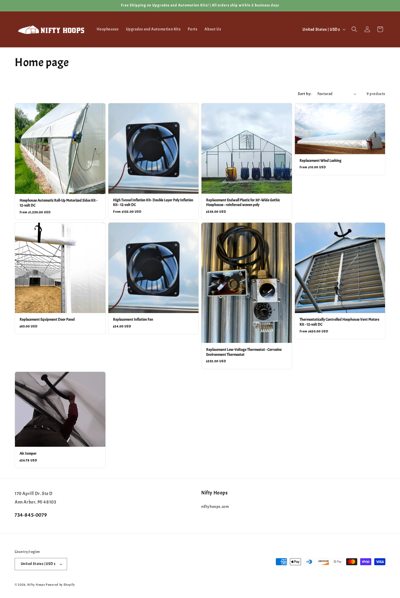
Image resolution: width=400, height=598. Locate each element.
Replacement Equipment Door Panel (47, 319)
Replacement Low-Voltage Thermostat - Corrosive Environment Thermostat (244, 352)
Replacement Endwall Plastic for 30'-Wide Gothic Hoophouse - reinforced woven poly (243, 202)
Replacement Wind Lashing (320, 160)
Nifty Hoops (36, 584)
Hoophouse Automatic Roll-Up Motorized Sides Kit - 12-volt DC (59, 203)
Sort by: (304, 93)
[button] (354, 29)
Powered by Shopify (60, 584)
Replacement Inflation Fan (133, 319)
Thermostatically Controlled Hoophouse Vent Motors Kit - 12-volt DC (339, 322)
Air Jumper (28, 453)
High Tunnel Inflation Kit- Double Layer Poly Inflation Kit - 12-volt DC (153, 202)
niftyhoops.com (215, 506)
